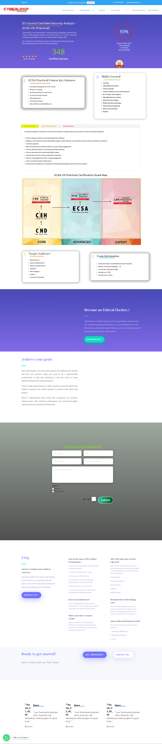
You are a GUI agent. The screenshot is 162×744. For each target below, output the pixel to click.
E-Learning (115, 10)
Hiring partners (68, 126)
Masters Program (138, 10)
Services (102, 10)
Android (91, 3)
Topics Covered (29, 126)
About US (24, 2)
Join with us (93, 339)
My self (57, 489)
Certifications (85, 10)
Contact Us (30, 595)
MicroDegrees (153, 10)
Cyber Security (67, 10)
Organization (59, 491)
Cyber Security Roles (49, 126)
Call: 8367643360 (93, 654)
